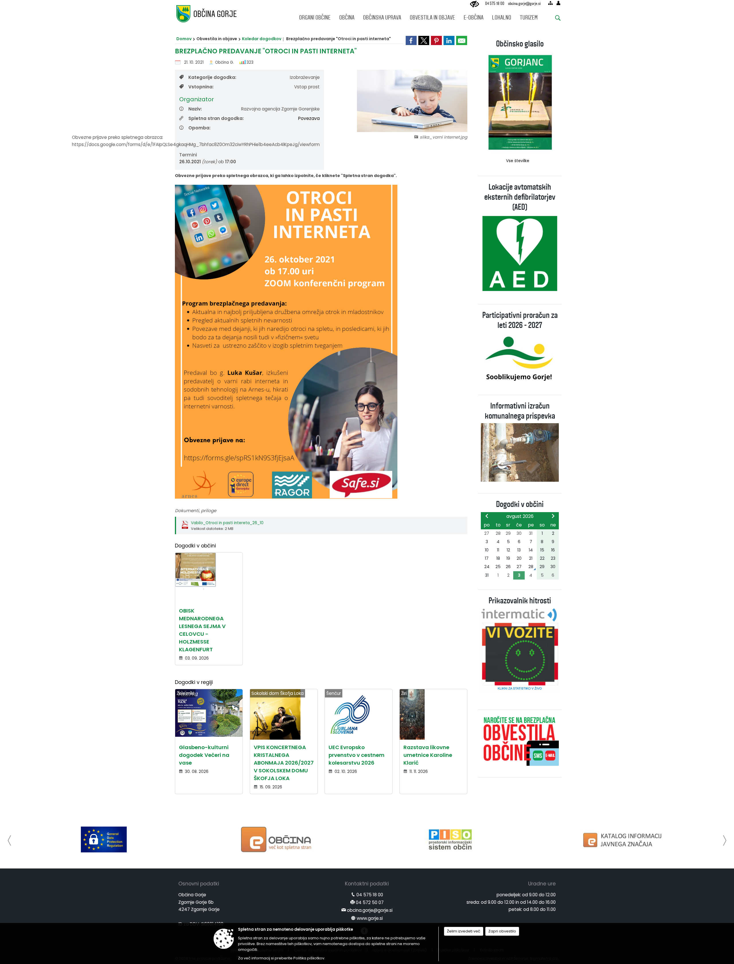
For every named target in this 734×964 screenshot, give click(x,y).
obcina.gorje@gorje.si (524, 3)
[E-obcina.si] (277, 839)
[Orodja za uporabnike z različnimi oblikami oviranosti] (474, 4)
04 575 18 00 (494, 3)
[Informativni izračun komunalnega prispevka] (520, 452)
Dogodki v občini (520, 504)
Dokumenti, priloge (195, 511)
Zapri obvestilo (502, 931)
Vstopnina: (201, 87)
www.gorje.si (370, 918)
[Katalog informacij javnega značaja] (623, 839)
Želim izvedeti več (463, 931)
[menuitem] (315, 16)
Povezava (309, 118)
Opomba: (199, 128)
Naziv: (195, 109)
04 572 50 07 (370, 902)
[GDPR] (104, 839)
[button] (9, 840)
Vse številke (517, 161)
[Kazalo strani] (550, 3)
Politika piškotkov (308, 958)
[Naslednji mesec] (553, 516)
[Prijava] (558, 3)
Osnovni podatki (198, 883)
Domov (184, 39)
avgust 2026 (520, 516)
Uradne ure (542, 883)
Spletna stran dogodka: (216, 118)
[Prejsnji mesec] (487, 516)
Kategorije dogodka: (212, 77)
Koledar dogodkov (261, 39)
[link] (411, 40)
